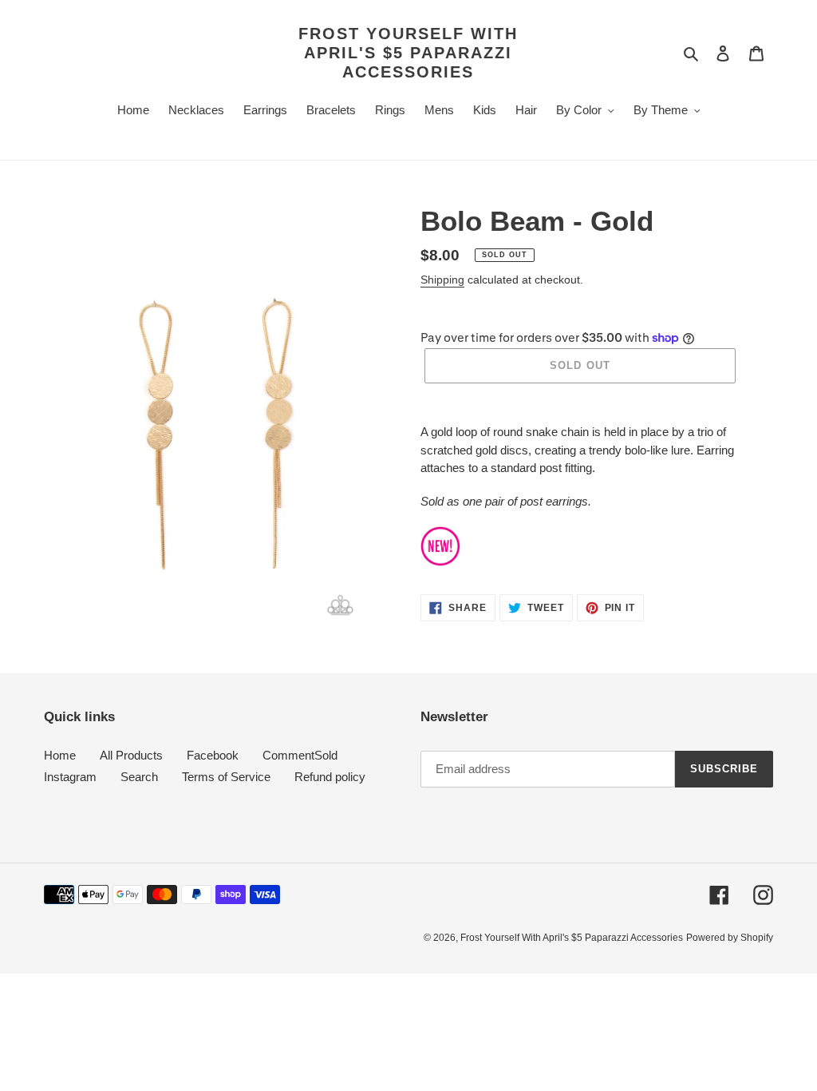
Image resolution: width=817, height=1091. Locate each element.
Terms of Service (226, 777)
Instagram (70, 777)
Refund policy (329, 777)
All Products (131, 755)
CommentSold (299, 755)
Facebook (213, 755)
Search (139, 777)
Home (60, 755)
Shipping (442, 279)
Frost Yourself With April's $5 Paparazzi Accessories (408, 53)
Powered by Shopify (729, 937)
